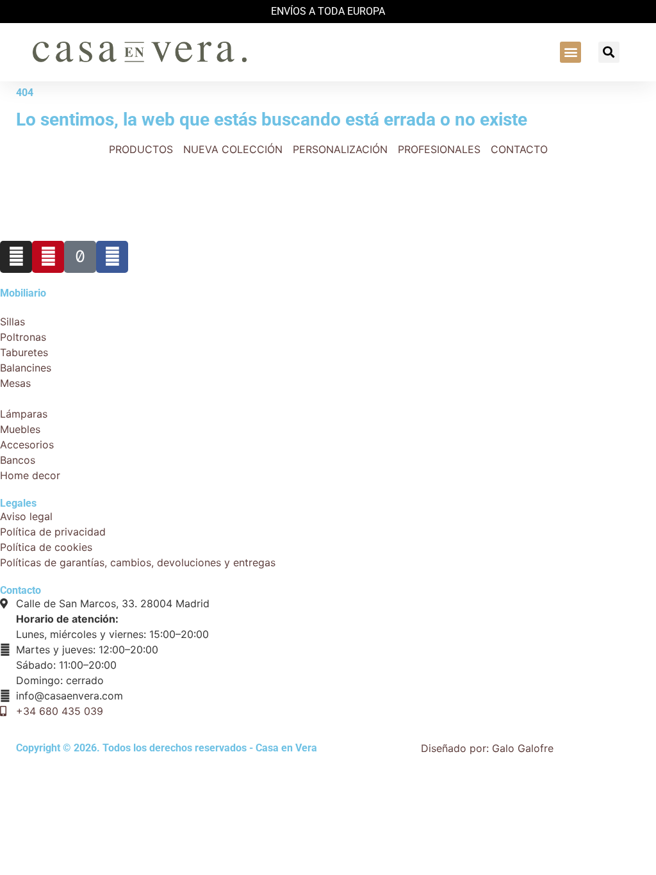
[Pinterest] (48, 257)
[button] (570, 52)
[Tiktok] (80, 257)
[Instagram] (16, 257)
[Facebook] (112, 257)
